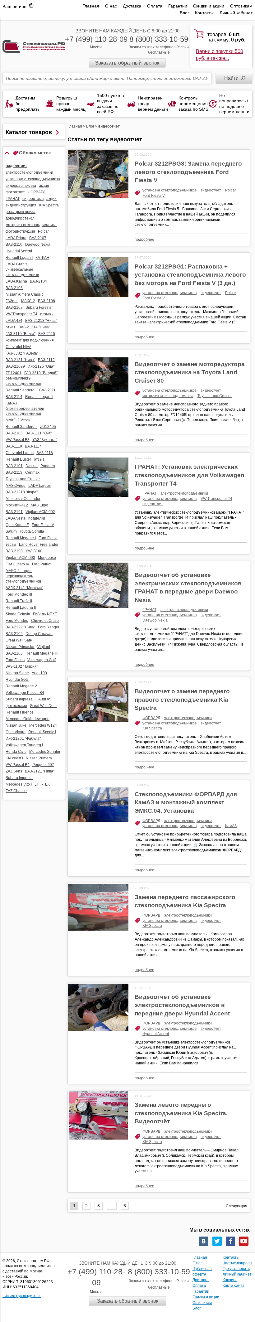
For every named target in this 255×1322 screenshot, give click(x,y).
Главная (90, 5)
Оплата (154, 5)
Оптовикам (241, 5)
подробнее (144, 239)
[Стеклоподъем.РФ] (33, 46)
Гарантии (177, 5)
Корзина (230, 1280)
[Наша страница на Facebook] (230, 1241)
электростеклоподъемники (184, 493)
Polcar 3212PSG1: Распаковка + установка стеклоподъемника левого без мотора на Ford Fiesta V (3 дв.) (190, 274)
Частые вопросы (237, 1263)
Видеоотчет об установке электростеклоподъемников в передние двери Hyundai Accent (182, 1005)
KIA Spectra (152, 728)
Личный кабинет (236, 12)
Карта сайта (233, 1285)
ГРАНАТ (149, 493)
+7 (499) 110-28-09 (96, 39)
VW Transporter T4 (216, 498)
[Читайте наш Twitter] (217, 1241)
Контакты (204, 12)
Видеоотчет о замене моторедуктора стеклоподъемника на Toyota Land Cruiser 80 (190, 372)
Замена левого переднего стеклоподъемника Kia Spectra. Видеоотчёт (181, 1113)
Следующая (236, 1206)
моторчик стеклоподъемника (167, 396)
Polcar (230, 190)
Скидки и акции (208, 5)
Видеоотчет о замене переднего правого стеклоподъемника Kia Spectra (182, 699)
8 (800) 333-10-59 (158, 39)
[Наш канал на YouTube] (243, 1241)
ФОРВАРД (151, 718)
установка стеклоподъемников (169, 190)
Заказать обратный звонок (127, 63)
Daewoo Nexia (155, 620)
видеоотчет (211, 190)
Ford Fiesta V (153, 195)
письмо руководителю (21, 1296)
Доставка (132, 5)
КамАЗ (231, 826)
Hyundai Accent (155, 1034)
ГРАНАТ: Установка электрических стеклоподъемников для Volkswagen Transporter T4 (189, 475)
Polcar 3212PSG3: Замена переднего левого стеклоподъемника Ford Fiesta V (188, 171)
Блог (184, 12)
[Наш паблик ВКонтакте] (203, 1241)
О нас (111, 5)
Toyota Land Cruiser (214, 396)
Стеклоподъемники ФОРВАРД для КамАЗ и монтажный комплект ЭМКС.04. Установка (186, 802)
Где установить (236, 1268)
